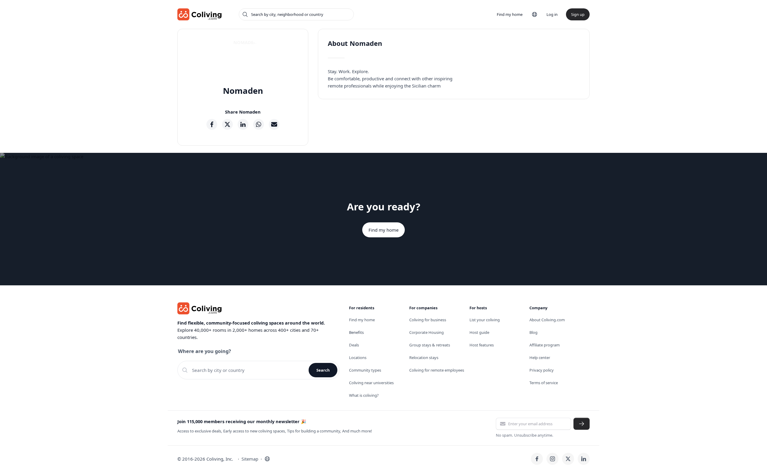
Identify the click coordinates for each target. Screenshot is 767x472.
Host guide (479, 332)
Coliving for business (427, 319)
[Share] (211, 124)
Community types (365, 370)
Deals (354, 345)
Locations (357, 357)
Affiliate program (544, 345)
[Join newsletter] (581, 424)
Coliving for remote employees (436, 370)
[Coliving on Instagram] (552, 459)
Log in (552, 14)
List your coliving (484, 319)
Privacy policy (541, 370)
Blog (533, 332)
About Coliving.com (547, 319)
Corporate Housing (426, 332)
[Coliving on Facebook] (537, 459)
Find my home (510, 14)
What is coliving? (364, 395)
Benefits (356, 332)
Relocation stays (423, 357)
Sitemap (249, 459)
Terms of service (543, 382)
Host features (481, 345)
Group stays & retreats (429, 345)
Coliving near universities (371, 382)
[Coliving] (199, 14)
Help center (539, 357)
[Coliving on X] (568, 459)
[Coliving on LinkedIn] (584, 459)
